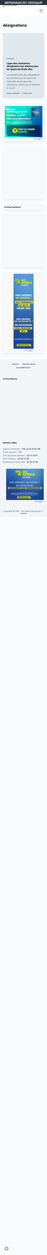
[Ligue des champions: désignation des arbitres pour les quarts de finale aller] (23, 43)
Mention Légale (28, 364)
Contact (15, 364)
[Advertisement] (23, 174)
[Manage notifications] (7, 1249)
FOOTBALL (11, 59)
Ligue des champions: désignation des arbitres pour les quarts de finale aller (23, 66)
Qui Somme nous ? (23, 368)
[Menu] (41, 11)
